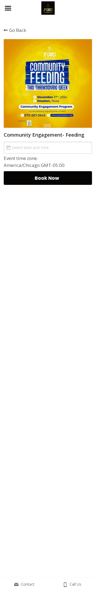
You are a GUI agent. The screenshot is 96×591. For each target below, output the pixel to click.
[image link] (48, 7)
